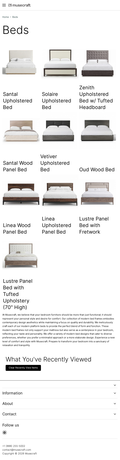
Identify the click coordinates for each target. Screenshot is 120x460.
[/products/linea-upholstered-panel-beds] (60, 193)
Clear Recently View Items (23, 367)
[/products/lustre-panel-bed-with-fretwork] (97, 193)
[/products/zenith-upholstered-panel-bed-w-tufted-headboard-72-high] (97, 62)
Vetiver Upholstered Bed (55, 163)
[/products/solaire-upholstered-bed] (60, 62)
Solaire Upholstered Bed (56, 100)
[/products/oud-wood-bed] (97, 130)
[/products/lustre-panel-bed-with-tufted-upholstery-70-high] (21, 255)
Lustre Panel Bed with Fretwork (94, 225)
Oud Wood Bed (97, 169)
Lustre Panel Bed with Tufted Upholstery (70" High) (17, 294)
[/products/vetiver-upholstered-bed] (58, 130)
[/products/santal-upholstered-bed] (21, 62)
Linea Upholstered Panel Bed (56, 225)
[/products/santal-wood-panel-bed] (21, 130)
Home (5, 16)
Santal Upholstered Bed (17, 100)
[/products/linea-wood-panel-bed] (21, 193)
